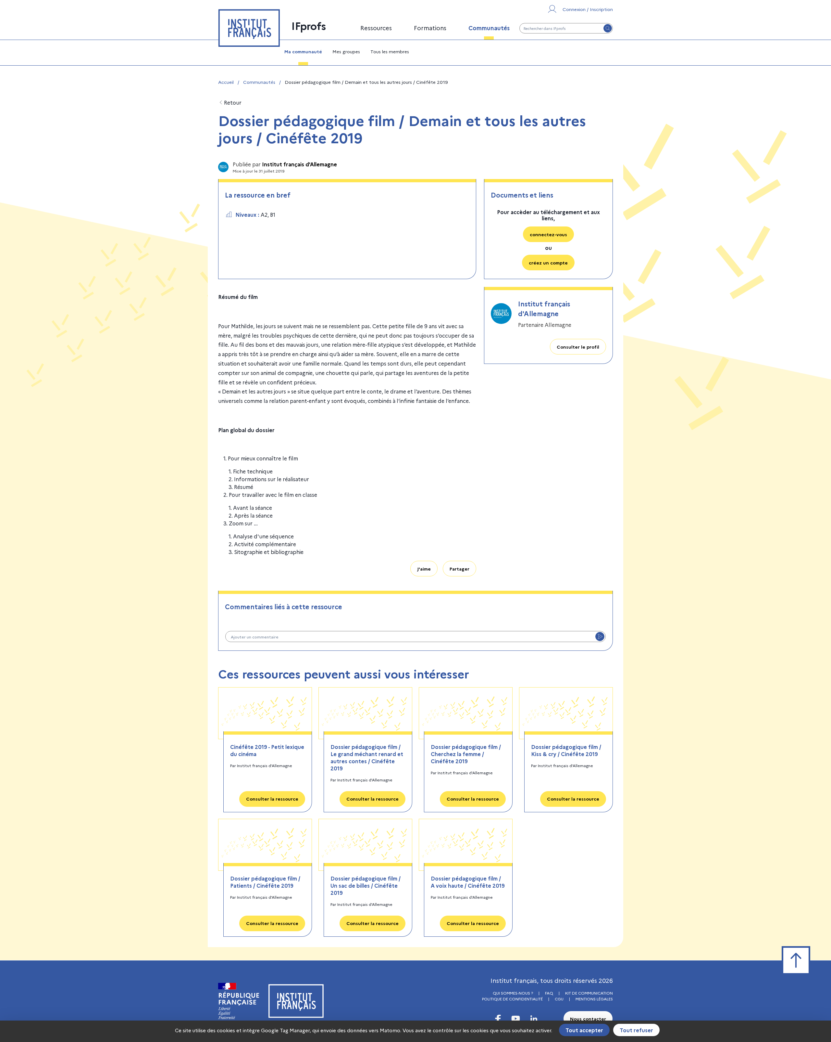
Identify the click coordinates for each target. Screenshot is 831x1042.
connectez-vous (548, 234)
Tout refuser (636, 1030)
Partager (459, 568)
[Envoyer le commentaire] (599, 636)
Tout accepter (584, 1030)
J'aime (424, 568)
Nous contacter (588, 1018)
